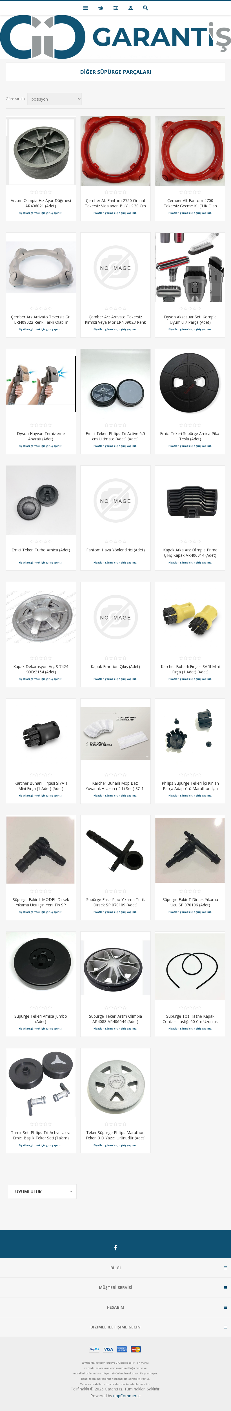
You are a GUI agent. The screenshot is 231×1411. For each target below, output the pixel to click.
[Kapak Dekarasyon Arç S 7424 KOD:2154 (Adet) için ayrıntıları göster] (41, 617)
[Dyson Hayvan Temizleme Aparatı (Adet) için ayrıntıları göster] (41, 384)
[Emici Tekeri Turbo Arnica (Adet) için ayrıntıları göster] (41, 501)
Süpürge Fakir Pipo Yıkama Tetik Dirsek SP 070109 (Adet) (115, 902)
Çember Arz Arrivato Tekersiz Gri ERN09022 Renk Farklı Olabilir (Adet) (40, 322)
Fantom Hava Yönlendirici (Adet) (115, 550)
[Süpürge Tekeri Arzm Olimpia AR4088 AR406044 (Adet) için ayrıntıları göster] (115, 967)
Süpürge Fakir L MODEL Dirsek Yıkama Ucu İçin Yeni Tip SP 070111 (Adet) (41, 905)
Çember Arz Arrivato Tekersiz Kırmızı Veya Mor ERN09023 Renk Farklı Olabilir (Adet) (115, 322)
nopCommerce (127, 1395)
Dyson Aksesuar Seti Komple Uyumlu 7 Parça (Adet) (190, 319)
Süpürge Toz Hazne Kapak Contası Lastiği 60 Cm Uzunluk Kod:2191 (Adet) (190, 1021)
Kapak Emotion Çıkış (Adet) (115, 666)
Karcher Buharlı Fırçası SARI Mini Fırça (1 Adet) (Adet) (190, 669)
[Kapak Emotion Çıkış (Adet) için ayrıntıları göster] (115, 617)
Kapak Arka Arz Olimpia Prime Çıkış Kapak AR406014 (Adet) (190, 552)
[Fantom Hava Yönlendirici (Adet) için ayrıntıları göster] (115, 501)
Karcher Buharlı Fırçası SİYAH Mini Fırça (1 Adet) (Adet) (40, 785)
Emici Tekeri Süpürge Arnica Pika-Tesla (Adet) (190, 436)
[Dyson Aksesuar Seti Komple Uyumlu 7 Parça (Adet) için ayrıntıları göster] (190, 268)
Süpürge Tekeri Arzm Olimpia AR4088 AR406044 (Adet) (115, 1018)
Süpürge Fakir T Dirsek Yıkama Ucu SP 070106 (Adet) (190, 902)
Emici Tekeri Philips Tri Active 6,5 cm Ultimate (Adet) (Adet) (115, 436)
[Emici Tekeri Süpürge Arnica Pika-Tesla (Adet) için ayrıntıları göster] (190, 384)
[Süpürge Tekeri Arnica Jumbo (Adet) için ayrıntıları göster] (41, 967)
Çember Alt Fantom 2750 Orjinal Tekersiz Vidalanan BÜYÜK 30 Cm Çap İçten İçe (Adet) (115, 206)
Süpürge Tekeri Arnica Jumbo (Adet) (40, 1018)
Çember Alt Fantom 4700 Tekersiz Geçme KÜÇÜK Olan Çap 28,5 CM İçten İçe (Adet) (190, 206)
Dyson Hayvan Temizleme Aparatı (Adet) (41, 436)
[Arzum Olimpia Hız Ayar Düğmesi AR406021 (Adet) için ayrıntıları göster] (41, 151)
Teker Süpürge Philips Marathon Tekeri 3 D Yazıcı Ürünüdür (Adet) (115, 1135)
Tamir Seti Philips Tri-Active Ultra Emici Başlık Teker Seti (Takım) (40, 1135)
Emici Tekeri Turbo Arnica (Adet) (41, 550)
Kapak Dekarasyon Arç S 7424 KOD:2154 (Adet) (40, 669)
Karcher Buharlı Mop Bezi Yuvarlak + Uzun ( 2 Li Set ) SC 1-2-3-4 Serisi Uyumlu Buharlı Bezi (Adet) (115, 791)
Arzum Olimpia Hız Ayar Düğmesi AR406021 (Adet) (41, 203)
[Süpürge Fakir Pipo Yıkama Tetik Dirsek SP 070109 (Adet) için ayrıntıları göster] (115, 850)
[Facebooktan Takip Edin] (115, 1247)
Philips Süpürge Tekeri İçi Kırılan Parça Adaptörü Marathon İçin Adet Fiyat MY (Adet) (190, 788)
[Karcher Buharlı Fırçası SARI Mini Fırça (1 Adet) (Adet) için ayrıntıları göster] (190, 617)
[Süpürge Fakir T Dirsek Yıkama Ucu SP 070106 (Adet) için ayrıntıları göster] (190, 850)
